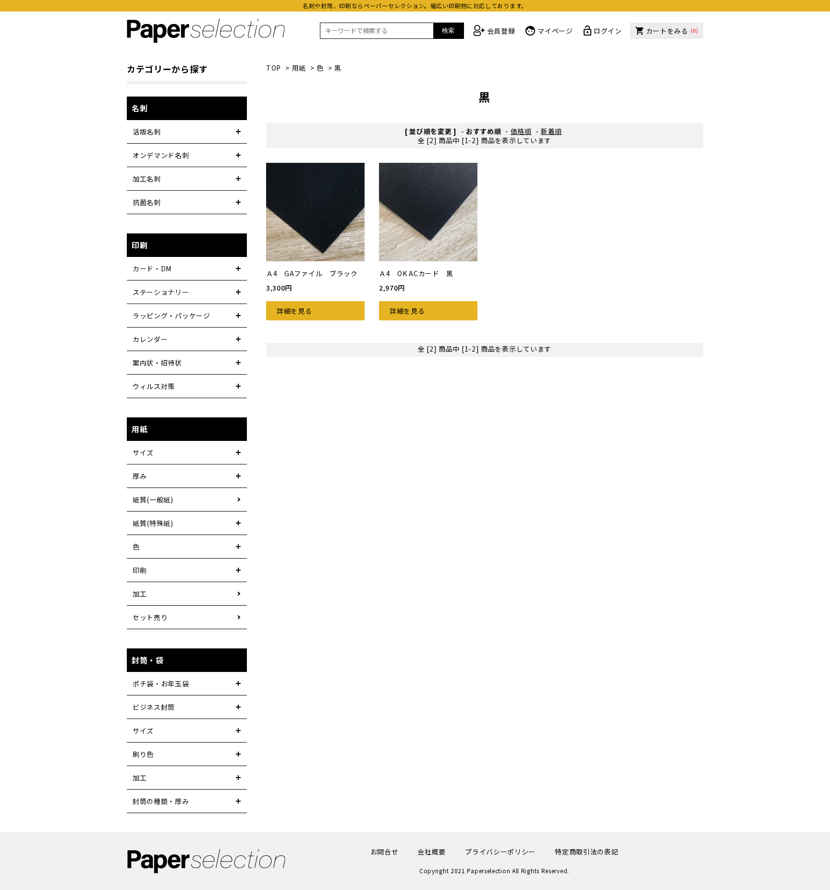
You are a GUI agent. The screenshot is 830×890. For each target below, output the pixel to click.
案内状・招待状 (157, 362)
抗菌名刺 (147, 202)
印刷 (139, 570)
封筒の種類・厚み (161, 801)
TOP (273, 68)
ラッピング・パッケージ (171, 315)
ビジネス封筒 (154, 707)
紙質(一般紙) (153, 499)
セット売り (150, 617)
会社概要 (431, 851)
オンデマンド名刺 (161, 155)
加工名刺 (147, 178)
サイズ (143, 452)
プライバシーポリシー (500, 851)
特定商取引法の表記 (586, 851)
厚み (139, 476)
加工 (139, 593)
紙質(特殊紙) (153, 523)
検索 (448, 30)
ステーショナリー (161, 292)
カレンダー (150, 339)
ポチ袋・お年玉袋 (161, 683)
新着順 (551, 131)
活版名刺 (147, 131)
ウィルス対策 (154, 386)
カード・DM (152, 268)
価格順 (521, 131)
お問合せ (384, 851)
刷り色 (143, 754)
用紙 (299, 68)
